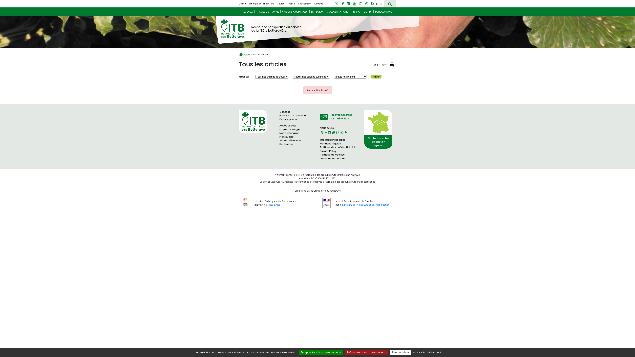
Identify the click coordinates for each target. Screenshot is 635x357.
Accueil (246, 54)
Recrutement (304, 3)
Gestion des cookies (332, 158)
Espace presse (288, 119)
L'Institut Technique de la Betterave (256, 3)
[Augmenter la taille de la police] (376, 64)
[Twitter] (337, 3)
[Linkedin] (348, 3)
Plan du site (286, 137)
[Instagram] (360, 3)
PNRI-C (356, 11)
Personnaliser (400, 352)
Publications (383, 11)
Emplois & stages (290, 129)
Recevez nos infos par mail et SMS (341, 116)
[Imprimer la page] (392, 64)
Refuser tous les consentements (367, 352)
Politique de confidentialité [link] (427, 352)
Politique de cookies (332, 154)
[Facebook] (343, 3)
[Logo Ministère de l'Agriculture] (326, 202)
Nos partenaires (289, 133)
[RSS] (372, 3)
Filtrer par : (244, 76)
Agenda (248, 11)
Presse (291, 3)
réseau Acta (274, 204)
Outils (368, 11)
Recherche (286, 144)
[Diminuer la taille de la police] (384, 64)
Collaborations (337, 11)
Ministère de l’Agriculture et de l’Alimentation (365, 204)
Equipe (280, 3)
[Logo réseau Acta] (245, 201)
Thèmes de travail (267, 11)
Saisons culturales (295, 11)
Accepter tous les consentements (321, 352)
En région (317, 11)
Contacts (318, 3)
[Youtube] (354, 3)
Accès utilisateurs (290, 140)
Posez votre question (292, 115)
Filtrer (376, 76)
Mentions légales (330, 143)
